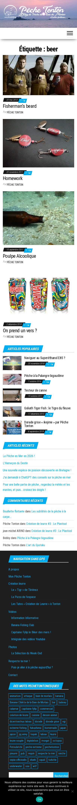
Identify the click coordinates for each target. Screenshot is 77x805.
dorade (38, 721)
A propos (13, 569)
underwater (16, 766)
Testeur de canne (35, 390)
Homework (13, 178)
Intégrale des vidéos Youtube (28, 639)
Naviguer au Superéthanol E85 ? (44, 358)
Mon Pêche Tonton (19, 576)
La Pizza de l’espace (23, 597)
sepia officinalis (18, 759)
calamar (14, 708)
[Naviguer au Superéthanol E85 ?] (12, 363)
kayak (34, 734)
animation (15, 696)
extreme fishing (18, 728)
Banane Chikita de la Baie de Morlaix (29, 702)
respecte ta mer (46, 753)
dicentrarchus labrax (21, 721)
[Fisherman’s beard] (38, 75)
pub (23, 753)
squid (42, 759)
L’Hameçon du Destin (15, 463)
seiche (61, 753)
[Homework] (38, 143)
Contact (13, 675)
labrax (43, 734)
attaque (28, 696)
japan (63, 728)
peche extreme (34, 747)
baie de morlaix (44, 696)
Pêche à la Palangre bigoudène (44, 376)
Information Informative (24, 618)
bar (53, 702)
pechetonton (52, 747)
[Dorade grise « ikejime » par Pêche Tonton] (12, 427)
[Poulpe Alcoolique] (38, 218)
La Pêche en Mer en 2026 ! (19, 456)
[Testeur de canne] (12, 395)
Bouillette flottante (13, 511)
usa (27, 766)
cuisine (35, 715)
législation (32, 740)
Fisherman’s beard (19, 106)
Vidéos (12, 612)
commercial (46, 708)
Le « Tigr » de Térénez (24, 590)
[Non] (72, 791)
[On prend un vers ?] (38, 294)
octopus (57, 740)
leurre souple (17, 740)
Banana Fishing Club (22, 625)
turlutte (52, 759)
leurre (53, 734)
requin (31, 753)
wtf (35, 766)
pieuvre (13, 753)
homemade (51, 728)
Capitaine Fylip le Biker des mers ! (31, 632)
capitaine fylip (29, 708)
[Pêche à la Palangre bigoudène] (12, 379)
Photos (12, 647)
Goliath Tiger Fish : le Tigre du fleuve (47, 408)
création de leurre (19, 715)
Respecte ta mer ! (19, 661)
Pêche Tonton (15, 112)
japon (13, 734)
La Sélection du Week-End (26, 653)
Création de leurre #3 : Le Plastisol (46, 524)
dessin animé (50, 715)
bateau (62, 702)
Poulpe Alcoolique (19, 256)
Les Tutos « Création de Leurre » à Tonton (35, 604)
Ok (39, 799)
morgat (45, 740)
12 (48, 364)
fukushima (35, 728)
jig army (23, 734)
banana (59, 696)
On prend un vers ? (20, 330)
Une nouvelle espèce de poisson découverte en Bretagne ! (37, 470)
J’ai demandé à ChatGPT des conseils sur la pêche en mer (37, 477)
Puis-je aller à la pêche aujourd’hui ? (32, 667)
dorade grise (52, 721)
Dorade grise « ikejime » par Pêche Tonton (46, 424)
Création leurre (17, 583)
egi (64, 721)
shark (33, 759)
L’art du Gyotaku (35, 545)
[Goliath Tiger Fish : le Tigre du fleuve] (12, 411)
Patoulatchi (16, 747)
